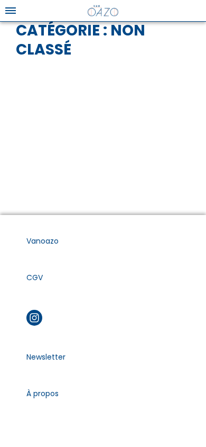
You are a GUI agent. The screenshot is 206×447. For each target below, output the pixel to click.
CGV (34, 277)
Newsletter (45, 357)
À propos (42, 393)
